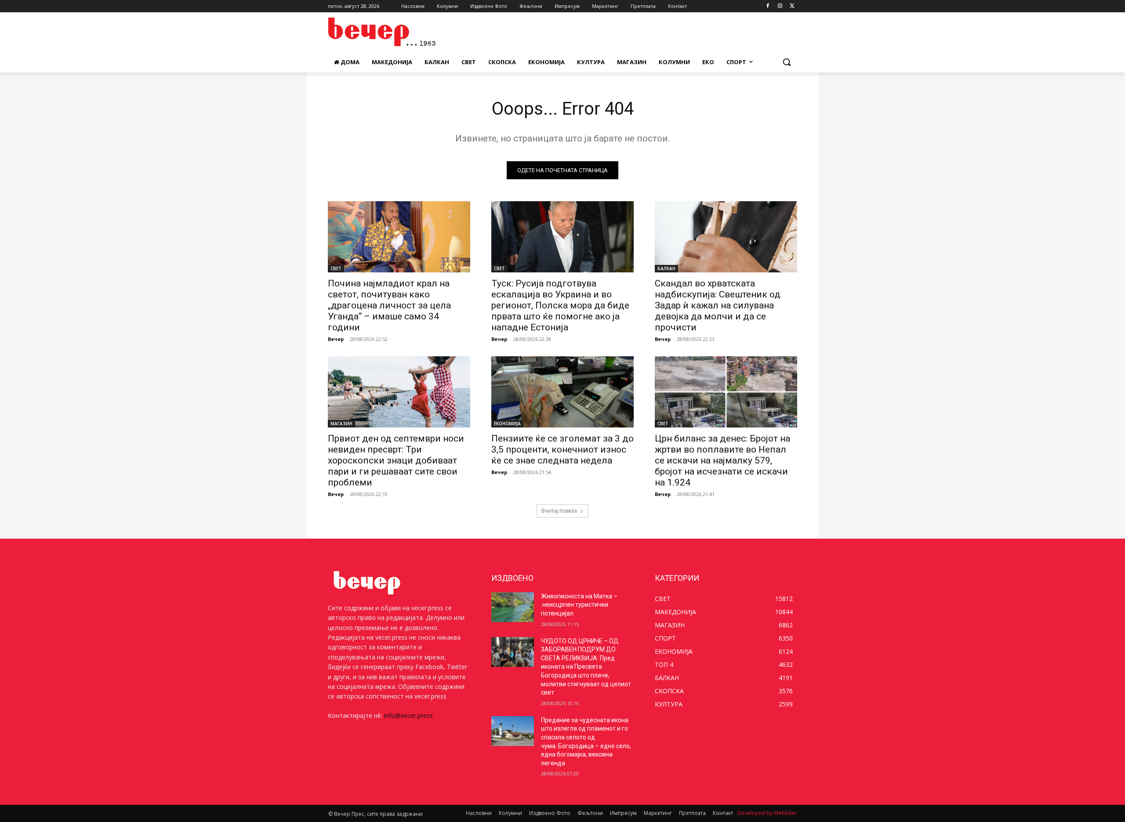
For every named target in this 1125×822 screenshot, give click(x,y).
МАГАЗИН (341, 423)
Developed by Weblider (767, 813)
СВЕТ (335, 268)
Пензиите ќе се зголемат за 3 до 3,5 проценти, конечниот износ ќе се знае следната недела (562, 449)
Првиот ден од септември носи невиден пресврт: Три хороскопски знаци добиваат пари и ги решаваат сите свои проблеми (396, 460)
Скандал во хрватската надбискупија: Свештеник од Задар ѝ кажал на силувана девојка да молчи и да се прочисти (717, 305)
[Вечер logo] (398, 31)
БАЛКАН (666, 268)
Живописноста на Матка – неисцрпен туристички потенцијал (579, 605)
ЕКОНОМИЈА (507, 423)
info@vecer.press (408, 715)
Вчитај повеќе (559, 510)
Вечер (336, 339)
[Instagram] (780, 6)
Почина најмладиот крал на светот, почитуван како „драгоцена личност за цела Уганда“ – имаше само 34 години (389, 305)
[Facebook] (768, 6)
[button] (786, 61)
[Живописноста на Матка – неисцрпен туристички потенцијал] (512, 607)
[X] (792, 6)
